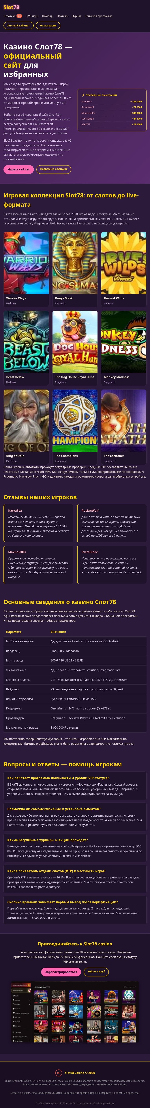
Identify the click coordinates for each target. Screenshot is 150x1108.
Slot (11, 7)
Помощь (47, 16)
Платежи (62, 16)
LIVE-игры (32, 16)
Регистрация (48, 25)
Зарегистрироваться (61, 972)
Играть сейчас (19, 169)
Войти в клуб (96, 971)
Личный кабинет (18, 25)
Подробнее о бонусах (54, 169)
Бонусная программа (98, 16)
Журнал (76, 16)
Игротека (12, 16)
